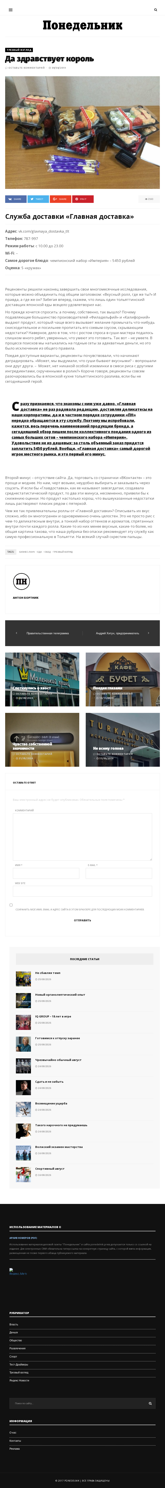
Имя (18, 865)
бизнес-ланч (27, 552)
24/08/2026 (44, 1066)
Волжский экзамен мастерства (59, 1147)
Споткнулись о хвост (32, 688)
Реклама (14, 1448)
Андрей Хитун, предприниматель (117, 633)
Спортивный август (50, 1169)
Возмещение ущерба (51, 1103)
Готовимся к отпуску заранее (57, 1038)
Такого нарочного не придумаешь (61, 1125)
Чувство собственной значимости (32, 746)
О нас (12, 1432)
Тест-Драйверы (18, 1364)
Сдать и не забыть (49, 1082)
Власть (13, 1324)
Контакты (15, 1440)
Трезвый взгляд (19, 50)
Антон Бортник (25, 598)
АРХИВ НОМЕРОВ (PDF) (23, 1237)
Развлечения (17, 1348)
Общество (15, 1340)
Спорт (13, 1356)
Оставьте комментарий (26, 68)
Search (150, 1403)
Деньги (13, 1332)
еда (39, 552)
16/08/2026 (44, 1153)
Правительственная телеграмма (48, 633)
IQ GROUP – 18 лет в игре (53, 1016)
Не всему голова (108, 748)
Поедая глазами (107, 688)
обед (47, 552)
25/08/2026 (44, 979)
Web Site (20, 883)
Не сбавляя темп (47, 973)
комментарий (24, 810)
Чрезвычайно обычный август (58, 1060)
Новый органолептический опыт (60, 995)
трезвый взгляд (63, 552)
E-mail (93, 865)
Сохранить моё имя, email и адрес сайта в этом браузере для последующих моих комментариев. (80, 909)
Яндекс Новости (19, 1380)
